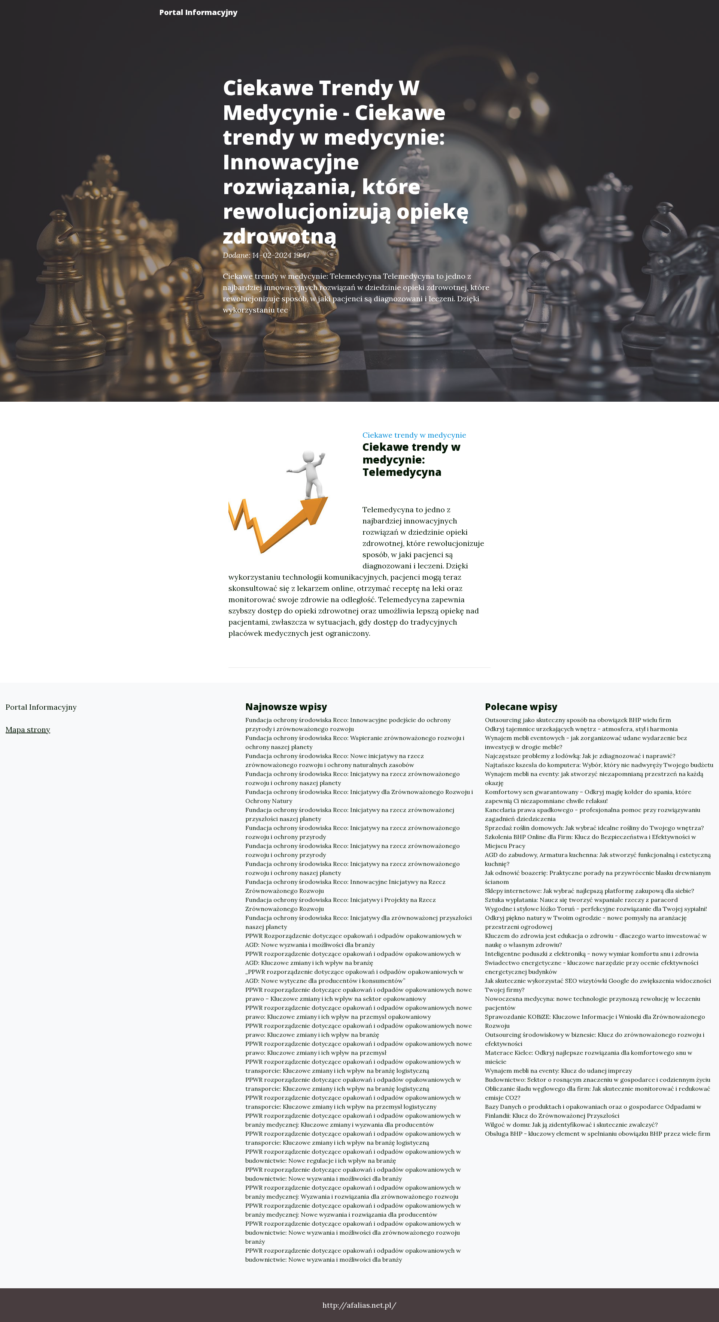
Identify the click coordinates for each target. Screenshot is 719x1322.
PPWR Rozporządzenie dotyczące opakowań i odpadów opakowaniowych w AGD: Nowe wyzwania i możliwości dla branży (353, 940)
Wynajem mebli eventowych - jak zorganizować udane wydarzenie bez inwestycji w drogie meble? (586, 742)
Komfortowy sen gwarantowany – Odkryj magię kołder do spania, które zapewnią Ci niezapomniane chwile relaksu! (588, 796)
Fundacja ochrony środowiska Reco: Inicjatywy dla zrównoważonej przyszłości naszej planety (358, 922)
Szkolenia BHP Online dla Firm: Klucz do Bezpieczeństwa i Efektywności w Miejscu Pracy (590, 841)
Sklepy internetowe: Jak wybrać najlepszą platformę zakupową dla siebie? (589, 890)
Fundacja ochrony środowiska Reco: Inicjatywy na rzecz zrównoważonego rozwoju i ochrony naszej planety (352, 778)
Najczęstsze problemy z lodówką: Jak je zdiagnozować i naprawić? (580, 756)
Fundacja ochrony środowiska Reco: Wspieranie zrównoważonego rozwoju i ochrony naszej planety (354, 742)
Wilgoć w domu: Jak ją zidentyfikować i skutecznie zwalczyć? (571, 1124)
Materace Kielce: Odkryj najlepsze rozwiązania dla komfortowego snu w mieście (588, 1057)
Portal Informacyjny (198, 12)
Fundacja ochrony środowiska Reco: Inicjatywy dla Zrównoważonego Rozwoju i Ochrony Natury (359, 796)
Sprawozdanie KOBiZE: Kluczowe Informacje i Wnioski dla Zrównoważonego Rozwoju (595, 1021)
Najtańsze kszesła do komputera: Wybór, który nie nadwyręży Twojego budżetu (599, 765)
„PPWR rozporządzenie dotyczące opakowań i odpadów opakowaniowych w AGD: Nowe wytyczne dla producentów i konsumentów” (354, 976)
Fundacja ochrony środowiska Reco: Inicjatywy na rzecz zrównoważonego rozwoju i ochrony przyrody (352, 832)
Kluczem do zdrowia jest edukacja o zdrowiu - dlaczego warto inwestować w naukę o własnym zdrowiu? (596, 940)
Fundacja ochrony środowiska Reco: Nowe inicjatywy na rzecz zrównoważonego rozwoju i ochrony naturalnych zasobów (334, 760)
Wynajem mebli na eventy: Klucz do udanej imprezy (558, 1070)
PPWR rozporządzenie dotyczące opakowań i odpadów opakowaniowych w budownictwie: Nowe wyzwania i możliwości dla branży (353, 1174)
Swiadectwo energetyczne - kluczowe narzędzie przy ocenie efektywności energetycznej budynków (591, 967)
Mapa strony (28, 729)
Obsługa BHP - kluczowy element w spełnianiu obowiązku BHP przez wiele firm (597, 1133)
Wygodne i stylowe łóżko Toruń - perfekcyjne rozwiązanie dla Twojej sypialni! (596, 908)
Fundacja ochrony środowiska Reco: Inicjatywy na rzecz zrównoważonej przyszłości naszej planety (349, 814)
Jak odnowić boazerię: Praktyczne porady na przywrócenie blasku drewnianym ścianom (598, 877)
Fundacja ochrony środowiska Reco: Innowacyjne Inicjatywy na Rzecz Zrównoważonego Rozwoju (345, 886)
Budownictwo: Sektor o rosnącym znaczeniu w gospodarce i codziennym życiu (597, 1079)
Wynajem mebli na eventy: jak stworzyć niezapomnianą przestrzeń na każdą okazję (594, 778)
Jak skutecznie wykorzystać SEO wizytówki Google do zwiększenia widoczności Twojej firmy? (598, 985)
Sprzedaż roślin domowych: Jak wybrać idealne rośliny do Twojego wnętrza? (594, 827)
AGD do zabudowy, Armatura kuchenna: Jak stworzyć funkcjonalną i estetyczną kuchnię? (598, 859)
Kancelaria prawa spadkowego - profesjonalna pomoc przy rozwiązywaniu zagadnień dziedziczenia (592, 814)
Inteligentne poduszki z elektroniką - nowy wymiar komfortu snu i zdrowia (591, 953)
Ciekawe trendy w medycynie (414, 435)
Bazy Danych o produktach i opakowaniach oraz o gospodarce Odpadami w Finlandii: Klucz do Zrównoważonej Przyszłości (593, 1111)
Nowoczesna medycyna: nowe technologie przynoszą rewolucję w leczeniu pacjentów (592, 1003)
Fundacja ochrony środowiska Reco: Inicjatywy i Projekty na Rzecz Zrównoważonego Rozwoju (340, 904)
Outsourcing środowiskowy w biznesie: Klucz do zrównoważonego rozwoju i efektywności (594, 1039)
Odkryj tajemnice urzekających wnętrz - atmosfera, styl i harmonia (581, 729)
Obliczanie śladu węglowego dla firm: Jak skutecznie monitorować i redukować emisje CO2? (597, 1093)
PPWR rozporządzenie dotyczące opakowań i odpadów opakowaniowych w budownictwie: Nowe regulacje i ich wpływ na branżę (353, 1156)
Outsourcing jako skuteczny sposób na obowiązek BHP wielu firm (578, 720)
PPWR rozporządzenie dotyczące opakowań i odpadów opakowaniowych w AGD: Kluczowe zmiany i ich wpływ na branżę (353, 958)
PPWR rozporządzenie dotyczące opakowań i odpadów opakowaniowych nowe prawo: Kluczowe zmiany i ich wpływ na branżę (358, 1030)
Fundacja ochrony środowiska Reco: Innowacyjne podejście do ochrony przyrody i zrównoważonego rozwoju (347, 724)
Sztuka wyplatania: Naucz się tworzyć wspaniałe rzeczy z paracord (581, 899)
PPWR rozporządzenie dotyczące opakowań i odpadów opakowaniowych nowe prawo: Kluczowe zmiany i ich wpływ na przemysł (358, 1048)
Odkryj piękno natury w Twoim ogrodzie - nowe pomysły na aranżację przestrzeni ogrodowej (586, 922)
